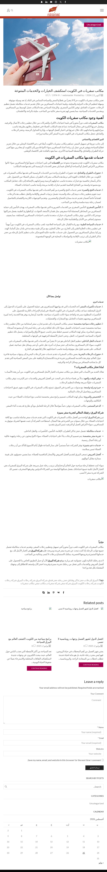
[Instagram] (56, 2)
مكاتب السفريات (96, 122)
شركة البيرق (42, 580)
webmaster (67, 95)
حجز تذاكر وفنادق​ (76, 580)
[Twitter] (61, 2)
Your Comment (97, 694)
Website (100, 749)
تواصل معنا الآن (53, 296)
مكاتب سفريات (27, 583)
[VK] (58, 592)
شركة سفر (66, 583)
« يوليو (101, 862)
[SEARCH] (5, 786)
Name (100, 727)
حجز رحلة (62, 580)
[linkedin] (48, 592)
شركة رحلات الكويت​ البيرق (84, 583)
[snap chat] (42, 2)
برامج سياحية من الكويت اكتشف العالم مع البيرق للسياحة (29, 640)
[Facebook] (65, 2)
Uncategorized (94, 24)
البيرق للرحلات (91, 580)
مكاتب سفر (40, 583)
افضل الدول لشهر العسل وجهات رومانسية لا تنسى (80, 640)
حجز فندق (52, 580)
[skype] (44, 592)
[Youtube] (51, 2)
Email (101, 738)
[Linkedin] (46, 2)
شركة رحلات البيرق (26, 580)
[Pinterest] (53, 592)
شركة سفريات (53, 583)
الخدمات (56, 162)
